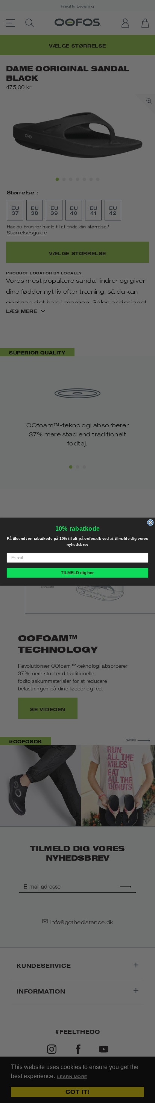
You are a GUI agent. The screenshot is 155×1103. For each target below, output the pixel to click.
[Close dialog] (150, 522)
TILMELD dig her (77, 572)
